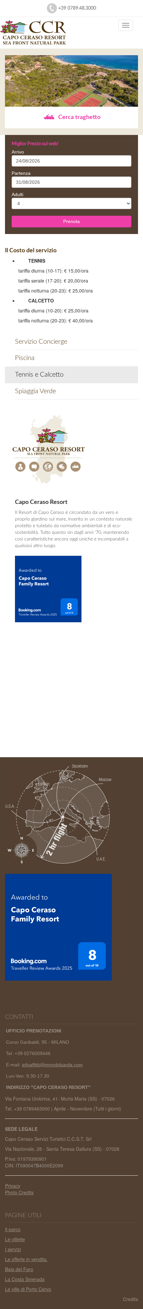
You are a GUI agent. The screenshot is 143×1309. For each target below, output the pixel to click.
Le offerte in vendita (26, 1259)
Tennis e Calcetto (39, 374)
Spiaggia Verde (35, 391)
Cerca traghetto (78, 117)
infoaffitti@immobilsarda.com (52, 1064)
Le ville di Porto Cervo (28, 1289)
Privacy (12, 1185)
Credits (130, 1299)
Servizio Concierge (41, 341)
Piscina (25, 358)
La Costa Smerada (25, 1279)
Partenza (21, 173)
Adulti (17, 194)
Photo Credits (19, 1192)
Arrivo (18, 152)
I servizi (13, 1249)
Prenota (71, 221)
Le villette (15, 1239)
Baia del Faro (19, 1269)
